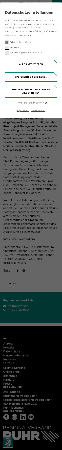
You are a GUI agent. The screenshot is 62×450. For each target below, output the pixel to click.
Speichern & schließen (31, 77)
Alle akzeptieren (31, 64)
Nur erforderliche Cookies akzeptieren (31, 91)
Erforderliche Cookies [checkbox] (22, 42)
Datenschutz (38, 110)
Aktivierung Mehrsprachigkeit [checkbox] (26, 53)
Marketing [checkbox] (15, 47)
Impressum (23, 110)
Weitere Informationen (31, 103)
